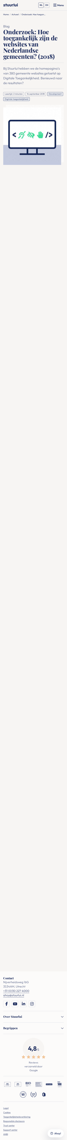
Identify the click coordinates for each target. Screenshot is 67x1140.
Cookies (7, 1112)
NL (42, 6)
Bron (6, 414)
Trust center (9, 1125)
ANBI (5, 1134)
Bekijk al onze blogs (33, 880)
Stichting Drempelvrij (47, 623)
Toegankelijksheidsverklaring (16, 1116)
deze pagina (27, 258)
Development (55, 94)
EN (47, 6)
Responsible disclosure (14, 1121)
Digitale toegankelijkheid (16, 99)
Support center (10, 1130)
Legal (6, 1108)
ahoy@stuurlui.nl (12, 916)
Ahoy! (57, 1133)
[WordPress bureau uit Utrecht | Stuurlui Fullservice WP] (10, 4)
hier (41, 201)
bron (7, 298)
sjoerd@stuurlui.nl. (21, 580)
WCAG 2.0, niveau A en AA (37, 318)
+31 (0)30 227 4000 (15, 911)
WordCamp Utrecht (20, 632)
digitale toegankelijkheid (30, 227)
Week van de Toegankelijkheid (26, 218)
